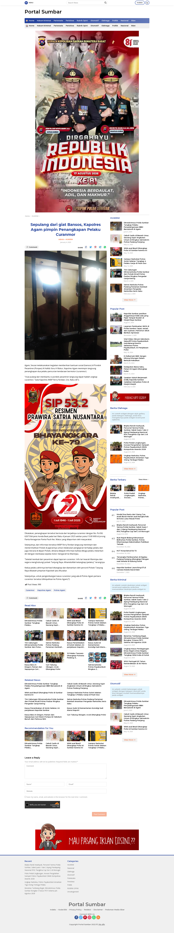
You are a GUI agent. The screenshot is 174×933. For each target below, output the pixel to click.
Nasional (124, 21)
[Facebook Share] (86, 247)
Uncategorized (72, 892)
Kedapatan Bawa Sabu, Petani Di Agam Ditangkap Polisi (135, 369)
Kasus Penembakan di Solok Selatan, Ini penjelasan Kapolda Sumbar (76, 645)
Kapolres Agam (44, 590)
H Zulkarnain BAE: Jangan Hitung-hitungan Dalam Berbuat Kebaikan (135, 358)
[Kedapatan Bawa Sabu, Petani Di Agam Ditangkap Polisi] (116, 370)
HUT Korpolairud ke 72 (127, 551)
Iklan (133, 21)
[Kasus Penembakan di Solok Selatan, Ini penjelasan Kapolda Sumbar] (76, 635)
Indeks (140, 3)
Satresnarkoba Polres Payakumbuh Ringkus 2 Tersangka (97, 667)
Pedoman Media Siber (115, 910)
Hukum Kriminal (44, 21)
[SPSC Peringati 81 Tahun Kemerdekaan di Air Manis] (116, 664)
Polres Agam (59, 590)
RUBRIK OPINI (72, 888)
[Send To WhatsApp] (105, 247)
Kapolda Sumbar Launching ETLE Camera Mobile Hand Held (131, 568)
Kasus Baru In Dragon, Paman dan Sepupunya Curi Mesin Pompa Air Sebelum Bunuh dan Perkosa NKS (33, 667)
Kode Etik (62, 910)
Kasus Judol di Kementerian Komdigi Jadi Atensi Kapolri (97, 645)
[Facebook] (76, 917)
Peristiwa (70, 21)
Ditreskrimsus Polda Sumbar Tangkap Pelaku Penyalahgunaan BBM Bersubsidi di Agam (33, 623)
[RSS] (98, 917)
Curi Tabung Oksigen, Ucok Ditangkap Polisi (53, 667)
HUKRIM (69, 239)
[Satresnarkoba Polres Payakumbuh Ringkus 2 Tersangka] (97, 657)
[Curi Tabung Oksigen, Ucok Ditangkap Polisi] (55, 657)
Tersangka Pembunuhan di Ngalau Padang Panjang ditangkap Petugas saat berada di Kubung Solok (133, 559)
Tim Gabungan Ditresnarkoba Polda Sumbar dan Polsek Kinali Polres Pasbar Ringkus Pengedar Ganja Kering (34, 645)
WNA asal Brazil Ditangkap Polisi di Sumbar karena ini (75, 623)
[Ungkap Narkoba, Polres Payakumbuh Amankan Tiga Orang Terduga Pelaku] (116, 459)
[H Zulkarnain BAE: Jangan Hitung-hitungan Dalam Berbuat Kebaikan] (116, 359)
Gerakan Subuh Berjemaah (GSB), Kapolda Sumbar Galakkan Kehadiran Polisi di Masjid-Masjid (136, 381)
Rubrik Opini (82, 21)
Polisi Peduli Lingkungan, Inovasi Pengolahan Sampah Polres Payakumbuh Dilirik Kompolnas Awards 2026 (136, 446)
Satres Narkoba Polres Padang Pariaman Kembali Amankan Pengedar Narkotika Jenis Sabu (54, 645)
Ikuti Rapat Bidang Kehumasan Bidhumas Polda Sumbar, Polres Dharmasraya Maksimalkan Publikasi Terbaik (133, 541)
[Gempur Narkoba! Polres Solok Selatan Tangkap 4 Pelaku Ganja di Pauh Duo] (97, 613)
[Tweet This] (90, 247)
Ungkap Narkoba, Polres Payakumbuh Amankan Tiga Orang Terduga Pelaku (136, 458)
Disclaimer (98, 910)
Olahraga (105, 21)
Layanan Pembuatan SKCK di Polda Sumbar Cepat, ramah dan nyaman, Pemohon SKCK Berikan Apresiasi (136, 329)
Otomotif (95, 21)
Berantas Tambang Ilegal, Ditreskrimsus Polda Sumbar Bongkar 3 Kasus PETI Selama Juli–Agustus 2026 (136, 639)
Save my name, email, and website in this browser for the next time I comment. (57, 797)
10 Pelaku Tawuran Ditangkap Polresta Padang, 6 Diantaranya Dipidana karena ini (75, 655)
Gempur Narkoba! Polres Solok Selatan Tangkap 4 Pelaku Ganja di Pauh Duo (97, 623)
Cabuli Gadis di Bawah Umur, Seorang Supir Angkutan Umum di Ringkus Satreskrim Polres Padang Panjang (54, 623)
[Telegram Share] (100, 247)
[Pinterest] (85, 917)
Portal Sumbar (43, 12)
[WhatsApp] (94, 917)
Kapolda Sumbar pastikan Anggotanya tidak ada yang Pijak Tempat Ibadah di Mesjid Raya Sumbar (136, 317)
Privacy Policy (75, 910)
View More (129, 300)
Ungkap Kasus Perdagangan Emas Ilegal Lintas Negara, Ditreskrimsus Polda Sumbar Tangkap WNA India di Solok (136, 652)
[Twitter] (81, 917)
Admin (61, 239)
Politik (115, 21)
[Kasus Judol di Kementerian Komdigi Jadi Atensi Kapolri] (97, 635)
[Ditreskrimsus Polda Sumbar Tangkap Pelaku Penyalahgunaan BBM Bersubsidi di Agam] (34, 613)
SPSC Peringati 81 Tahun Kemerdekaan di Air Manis (135, 662)
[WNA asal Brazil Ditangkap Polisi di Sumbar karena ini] (76, 613)
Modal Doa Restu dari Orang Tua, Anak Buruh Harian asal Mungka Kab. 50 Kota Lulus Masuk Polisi (133, 516)
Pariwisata (58, 21)
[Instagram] (89, 917)
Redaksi (87, 910)
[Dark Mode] (147, 3)
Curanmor (30, 590)
